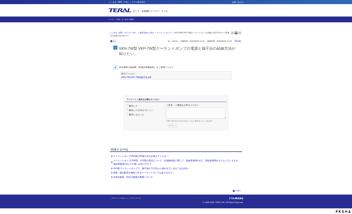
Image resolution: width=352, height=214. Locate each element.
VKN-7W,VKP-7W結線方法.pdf (136, 77)
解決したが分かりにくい (141, 110)
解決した (133, 106)
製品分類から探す (147, 33)
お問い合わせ (237, 2)
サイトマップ (136, 198)
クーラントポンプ (164, 33)
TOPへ (239, 191)
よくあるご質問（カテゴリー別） (123, 33)
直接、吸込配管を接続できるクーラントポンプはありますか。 (144, 172)
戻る (114, 41)
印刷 (239, 41)
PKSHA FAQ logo (343, 211)
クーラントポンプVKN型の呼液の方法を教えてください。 (142, 156)
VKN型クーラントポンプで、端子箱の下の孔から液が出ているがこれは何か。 (151, 168)
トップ (111, 19)
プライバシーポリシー (119, 198)
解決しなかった (136, 114)
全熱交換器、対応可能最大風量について (133, 177)
